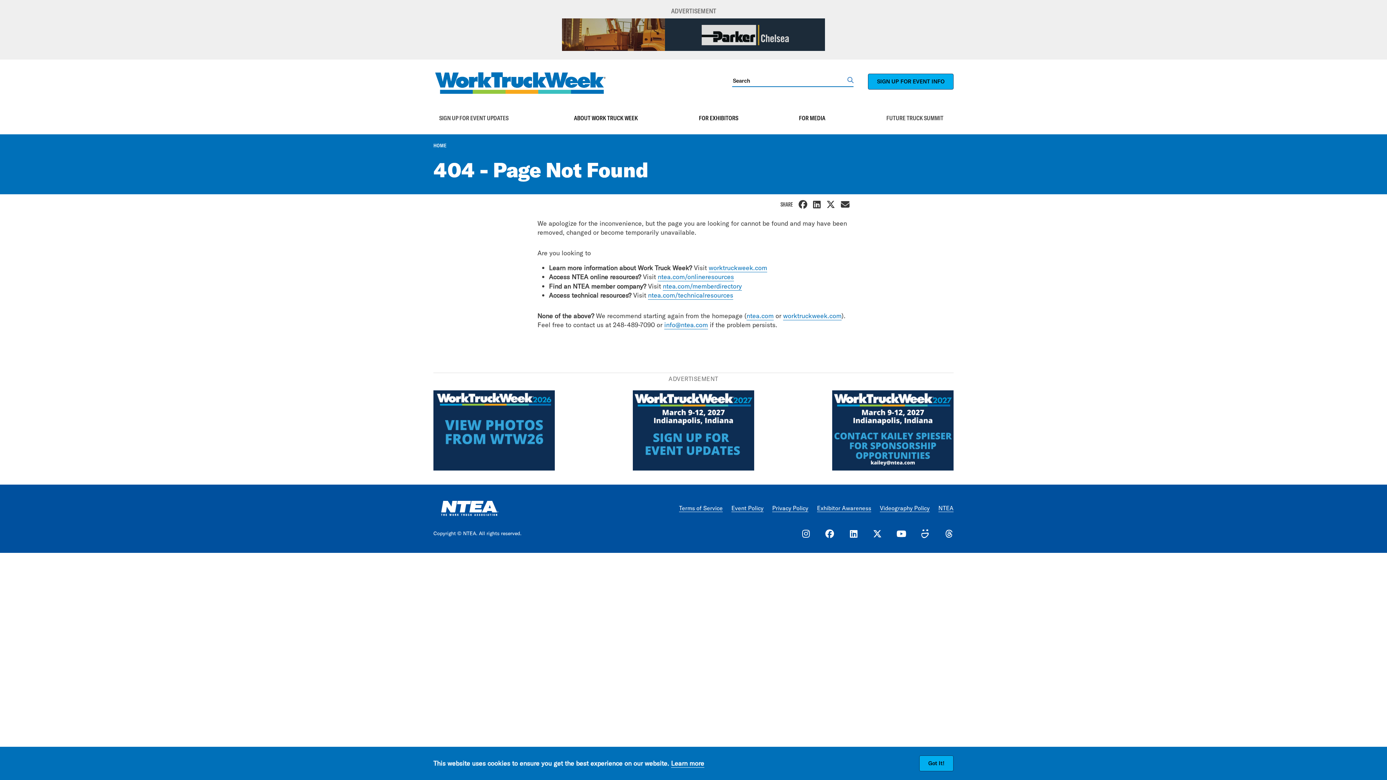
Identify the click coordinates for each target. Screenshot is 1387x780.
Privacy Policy (790, 508)
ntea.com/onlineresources (696, 277)
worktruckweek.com (738, 268)
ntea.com (760, 316)
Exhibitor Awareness (844, 508)
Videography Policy (905, 508)
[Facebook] (803, 205)
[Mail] (845, 205)
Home (439, 145)
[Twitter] (830, 205)
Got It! (936, 763)
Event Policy (747, 508)
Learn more (687, 763)
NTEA (946, 508)
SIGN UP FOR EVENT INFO (911, 81)
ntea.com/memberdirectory (702, 286)
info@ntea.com (686, 325)
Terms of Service (701, 508)
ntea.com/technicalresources (690, 295)
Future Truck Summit (914, 118)
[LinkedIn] (817, 205)
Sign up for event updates (474, 118)
